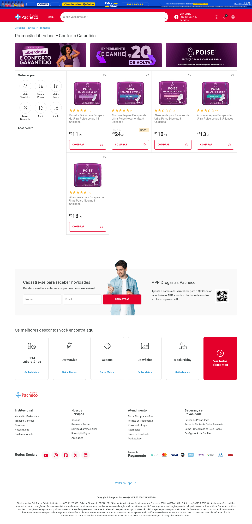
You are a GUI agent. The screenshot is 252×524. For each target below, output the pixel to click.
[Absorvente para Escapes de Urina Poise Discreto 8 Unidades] (173, 91)
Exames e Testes (80, 424)
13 (203, 134)
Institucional (24, 410)
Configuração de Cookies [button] (198, 433)
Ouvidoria (20, 425)
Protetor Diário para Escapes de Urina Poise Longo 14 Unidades (86, 118)
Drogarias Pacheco (25, 27)
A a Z (40, 116)
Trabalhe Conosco (24, 420)
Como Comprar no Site (140, 416)
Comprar (78, 144)
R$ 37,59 (116, 129)
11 (75, 134)
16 (75, 216)
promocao (44, 27)
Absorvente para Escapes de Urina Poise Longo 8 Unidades (215, 117)
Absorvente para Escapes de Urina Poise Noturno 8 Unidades (86, 200)
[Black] (126, 4)
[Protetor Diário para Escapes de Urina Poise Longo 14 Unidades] (88, 91)
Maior (56, 96)
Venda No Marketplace (27, 416)
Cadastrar (122, 299)
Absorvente (25, 128)
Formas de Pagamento (140, 420)
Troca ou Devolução (138, 434)
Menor (40, 96)
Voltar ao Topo (124, 483)
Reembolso (134, 429)
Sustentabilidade (24, 434)
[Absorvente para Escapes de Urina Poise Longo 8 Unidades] (215, 91)
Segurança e (193, 412)
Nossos (77, 412)
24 (118, 134)
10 (160, 134)
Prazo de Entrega (137, 425)
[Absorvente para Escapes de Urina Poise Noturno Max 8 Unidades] (130, 91)
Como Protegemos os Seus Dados (203, 429)
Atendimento (137, 410)
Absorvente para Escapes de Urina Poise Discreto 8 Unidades (171, 118)
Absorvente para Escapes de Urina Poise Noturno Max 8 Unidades (129, 118)
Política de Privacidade (197, 420)
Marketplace (135, 438)
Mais (25, 96)
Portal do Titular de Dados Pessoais (204, 424)
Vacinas (75, 420)
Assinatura (77, 438)
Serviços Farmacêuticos (84, 429)
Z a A (56, 116)
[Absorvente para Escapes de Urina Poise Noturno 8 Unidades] (88, 173)
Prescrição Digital (80, 433)
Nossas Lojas (22, 429)
